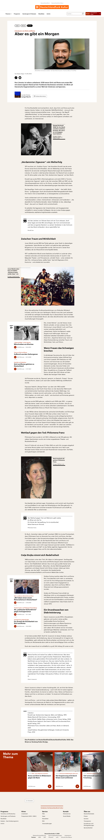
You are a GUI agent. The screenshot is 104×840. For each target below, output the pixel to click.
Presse (86, 816)
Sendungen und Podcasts (8, 816)
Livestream (24, 813)
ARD (39, 837)
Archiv (48, 14)
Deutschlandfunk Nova (57, 3)
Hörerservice (66, 813)
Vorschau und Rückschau (8, 813)
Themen (7, 14)
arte (57, 837)
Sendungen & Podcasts (29, 14)
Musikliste (41, 14)
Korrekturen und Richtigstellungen (89, 824)
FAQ (43, 813)
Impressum (68, 835)
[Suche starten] (82, 13)
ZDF (45, 837)
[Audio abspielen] (15, 347)
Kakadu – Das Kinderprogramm (10, 821)
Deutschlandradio (89, 813)
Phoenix (51, 837)
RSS (43, 821)
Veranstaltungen (47, 823)
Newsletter (45, 818)
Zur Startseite (29, 800)
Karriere (86, 818)
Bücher (23, 25)
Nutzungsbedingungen (55, 835)
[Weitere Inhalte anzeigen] (98, 770)
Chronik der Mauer (66, 837)
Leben (17, 25)
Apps (43, 816)
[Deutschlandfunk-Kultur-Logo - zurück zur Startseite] (52, 7)
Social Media (66, 816)
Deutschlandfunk (45, 3)
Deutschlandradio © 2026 (52, 833)
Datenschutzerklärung (39, 835)
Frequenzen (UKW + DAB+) (28, 816)
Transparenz (87, 821)
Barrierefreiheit (88, 827)
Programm (17, 14)
